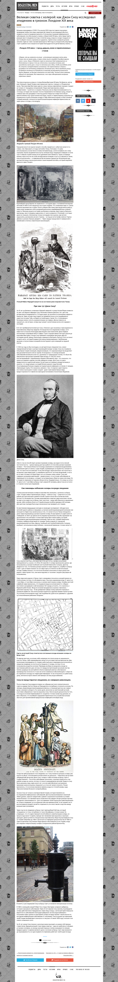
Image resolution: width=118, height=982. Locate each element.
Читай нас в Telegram (31, 960)
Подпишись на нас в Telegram (85, 74)
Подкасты (45, 6)
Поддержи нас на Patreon (61, 960)
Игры (70, 6)
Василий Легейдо (21, 27)
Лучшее (76, 6)
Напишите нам (95, 13)
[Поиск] (85, 13)
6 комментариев (46, 940)
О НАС (83, 6)
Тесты (58, 6)
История (64, 6)
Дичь (52, 6)
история (19, 25)
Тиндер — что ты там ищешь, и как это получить (39, 12)
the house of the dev (92, 6)
